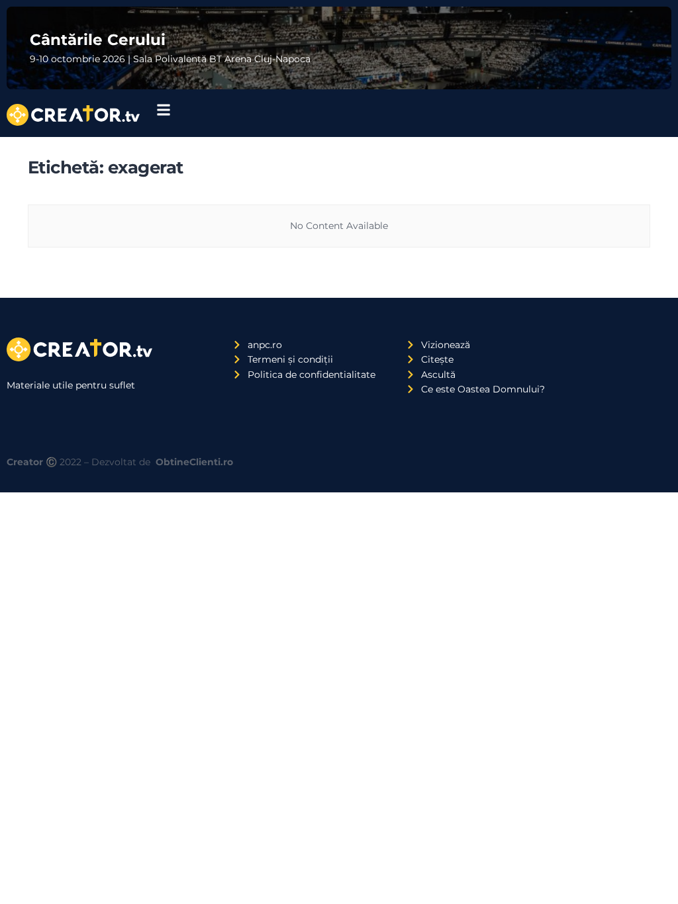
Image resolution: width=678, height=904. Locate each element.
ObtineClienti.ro (194, 462)
